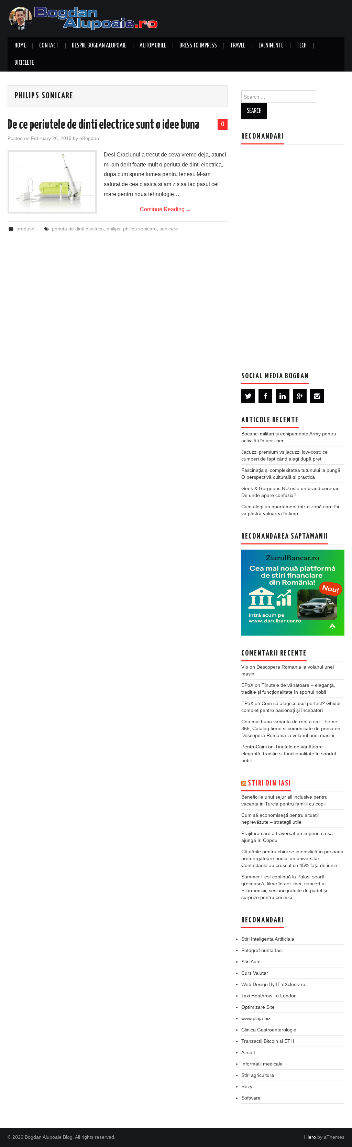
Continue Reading (165, 209)
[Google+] (300, 396)
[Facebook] (265, 396)
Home (20, 46)
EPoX (247, 685)
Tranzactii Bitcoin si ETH (267, 1041)
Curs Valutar (254, 973)
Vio (244, 667)
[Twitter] (248, 396)
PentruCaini (254, 746)
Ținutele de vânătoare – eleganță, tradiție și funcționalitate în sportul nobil (288, 753)
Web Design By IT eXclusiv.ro (273, 984)
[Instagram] (317, 396)
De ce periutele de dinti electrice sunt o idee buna (103, 125)
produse (25, 228)
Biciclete (24, 63)
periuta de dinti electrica (78, 228)
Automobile (153, 46)
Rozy (246, 1086)
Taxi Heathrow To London (269, 995)
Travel (237, 46)
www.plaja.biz (256, 1018)
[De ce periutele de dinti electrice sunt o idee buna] (52, 182)
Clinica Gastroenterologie (268, 1029)
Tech (302, 46)
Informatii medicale (262, 1064)
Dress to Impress (198, 46)
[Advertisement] (292, 253)
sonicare (169, 228)
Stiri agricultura (257, 1075)
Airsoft (248, 1052)
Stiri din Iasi (269, 783)
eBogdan (89, 138)
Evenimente (270, 46)
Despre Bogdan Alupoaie (99, 46)
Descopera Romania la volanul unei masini (287, 735)
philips (113, 228)
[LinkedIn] (282, 396)
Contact (48, 46)
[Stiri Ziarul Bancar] (292, 592)
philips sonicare (140, 228)
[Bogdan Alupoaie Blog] (85, 18)
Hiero (310, 1137)
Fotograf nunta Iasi (262, 950)
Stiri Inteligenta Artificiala (267, 939)
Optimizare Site (258, 1007)
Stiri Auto (251, 961)
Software (251, 1098)
